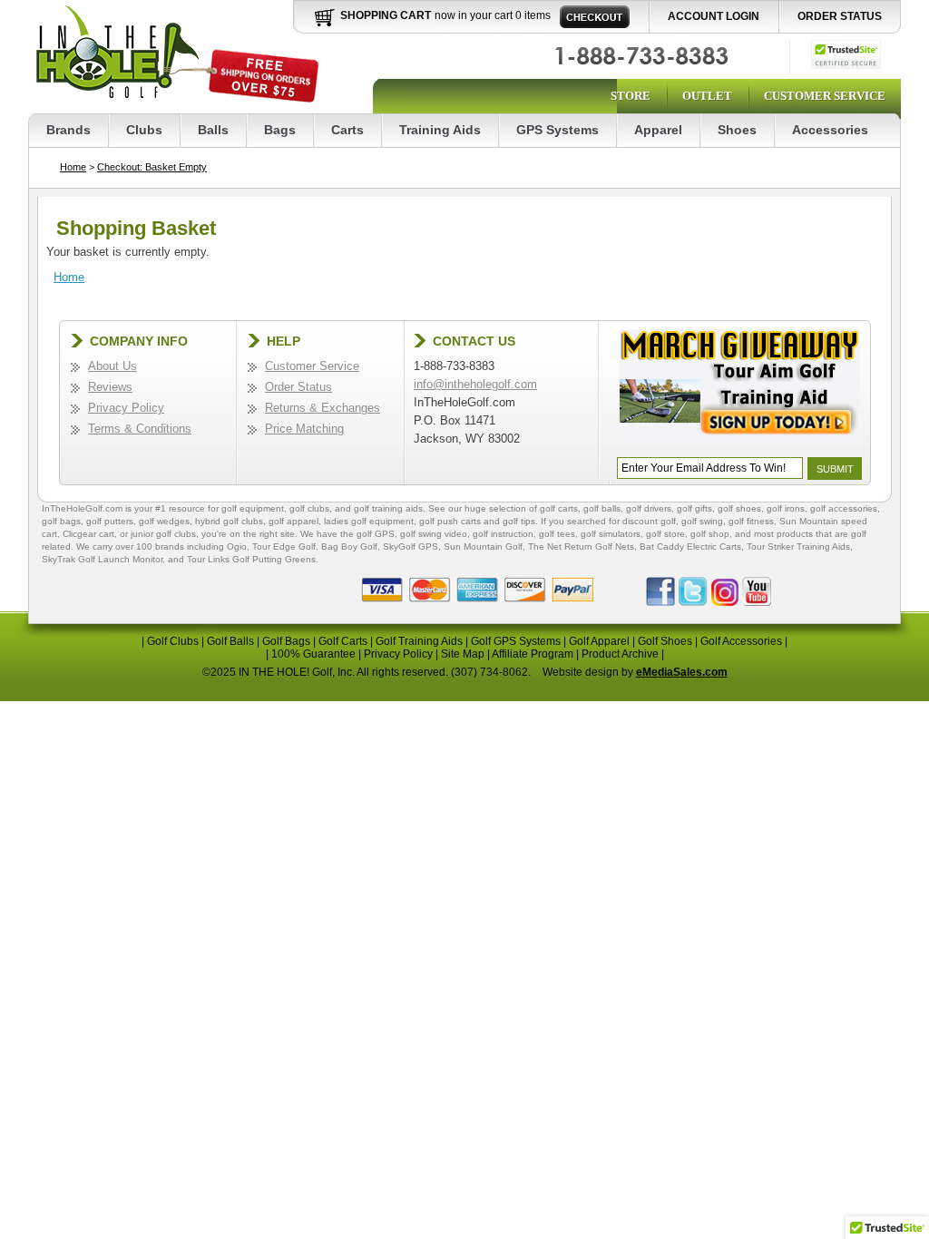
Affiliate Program (532, 654)
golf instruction (503, 534)
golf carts (559, 508)
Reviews (110, 387)
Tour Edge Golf (284, 546)
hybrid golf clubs (229, 521)
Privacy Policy (126, 408)
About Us (112, 366)
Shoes (737, 129)
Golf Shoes (665, 641)
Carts (347, 129)
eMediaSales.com (682, 672)
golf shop (709, 534)
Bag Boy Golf (349, 546)
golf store (665, 534)
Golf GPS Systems (516, 641)
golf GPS (376, 534)
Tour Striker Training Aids (798, 546)
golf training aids (388, 508)
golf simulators (611, 534)
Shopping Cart (385, 15)
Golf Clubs (173, 641)
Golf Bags (286, 641)
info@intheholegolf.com (475, 384)
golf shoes (739, 508)
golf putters (109, 521)
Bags (280, 129)
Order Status (839, 16)
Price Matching (304, 428)
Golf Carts (342, 641)
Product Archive (620, 654)
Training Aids (440, 129)
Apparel (658, 129)
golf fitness (751, 521)
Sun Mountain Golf (483, 546)
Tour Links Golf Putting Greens (251, 559)
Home (73, 166)
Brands (68, 129)
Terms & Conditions (139, 428)
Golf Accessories (741, 641)
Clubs (144, 129)
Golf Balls (230, 641)
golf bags (61, 521)
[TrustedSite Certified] (846, 54)
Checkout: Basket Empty (152, 166)
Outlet (707, 95)
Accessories (830, 129)
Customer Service (824, 95)
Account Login (713, 16)
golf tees (557, 534)
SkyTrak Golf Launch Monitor (102, 559)
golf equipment (252, 508)
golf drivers (648, 508)
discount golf (649, 521)
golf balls (602, 508)
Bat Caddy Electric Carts (690, 546)
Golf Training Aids (419, 641)
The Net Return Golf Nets (581, 546)
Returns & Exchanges (322, 408)
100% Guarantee (313, 654)
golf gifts (694, 508)
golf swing (702, 521)
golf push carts (450, 521)
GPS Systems (557, 129)
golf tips (519, 521)
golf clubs (309, 508)
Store (630, 95)
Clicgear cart (88, 534)
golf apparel (293, 521)
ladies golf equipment (369, 521)
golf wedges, (167, 521)
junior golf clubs (163, 534)
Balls (213, 129)
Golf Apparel (599, 641)
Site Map (462, 654)
